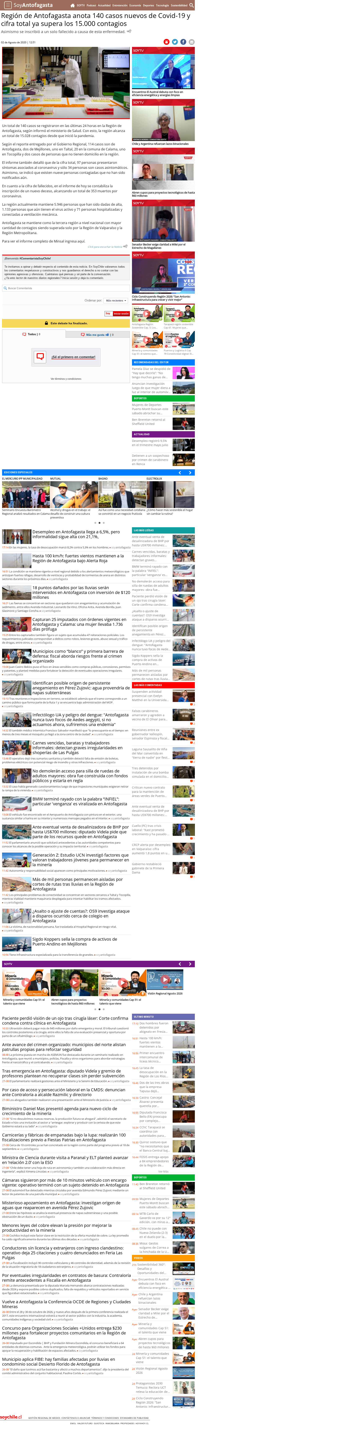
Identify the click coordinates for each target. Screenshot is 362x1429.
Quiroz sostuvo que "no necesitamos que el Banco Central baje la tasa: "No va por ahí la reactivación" (155, 1150)
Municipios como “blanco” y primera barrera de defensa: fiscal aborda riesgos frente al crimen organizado (78, 656)
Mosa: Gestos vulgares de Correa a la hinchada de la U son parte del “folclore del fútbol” (155, 1251)
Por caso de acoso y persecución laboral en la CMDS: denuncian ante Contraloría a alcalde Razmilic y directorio (63, 1092)
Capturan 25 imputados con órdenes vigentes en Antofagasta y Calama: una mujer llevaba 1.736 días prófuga (79, 624)
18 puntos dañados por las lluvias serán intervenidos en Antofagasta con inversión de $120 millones (81, 592)
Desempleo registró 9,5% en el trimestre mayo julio (150, 443)
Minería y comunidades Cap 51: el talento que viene (153, 1328)
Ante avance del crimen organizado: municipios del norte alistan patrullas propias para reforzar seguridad (64, 1047)
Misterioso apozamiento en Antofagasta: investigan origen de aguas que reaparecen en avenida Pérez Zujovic (61, 1205)
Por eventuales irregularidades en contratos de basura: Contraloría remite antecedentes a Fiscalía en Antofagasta (66, 1278)
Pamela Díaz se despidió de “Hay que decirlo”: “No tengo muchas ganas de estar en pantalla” (151, 375)
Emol (73, 1423)
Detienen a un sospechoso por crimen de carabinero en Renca (150, 460)
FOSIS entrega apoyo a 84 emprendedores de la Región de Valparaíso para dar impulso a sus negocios (154, 1167)
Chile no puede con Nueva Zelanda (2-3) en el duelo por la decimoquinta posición (154, 1236)
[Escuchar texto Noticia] (125, 246)
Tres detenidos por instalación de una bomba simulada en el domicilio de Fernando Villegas (150, 774)
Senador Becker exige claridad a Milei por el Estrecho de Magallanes (153, 1315)
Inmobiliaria (112, 1423)
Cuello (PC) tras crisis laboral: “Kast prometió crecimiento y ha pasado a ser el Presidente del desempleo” (150, 834)
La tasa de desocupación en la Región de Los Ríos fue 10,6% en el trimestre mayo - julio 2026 (155, 1078)
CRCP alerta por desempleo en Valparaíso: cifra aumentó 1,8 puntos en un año (151, 851)
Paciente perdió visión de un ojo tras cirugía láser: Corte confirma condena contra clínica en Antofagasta (149, 604)
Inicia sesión (70, 278)
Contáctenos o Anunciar (76, 1417)
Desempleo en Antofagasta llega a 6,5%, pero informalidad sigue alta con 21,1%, (76, 534)
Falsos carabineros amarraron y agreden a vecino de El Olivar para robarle (148, 717)
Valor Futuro (85, 1423)
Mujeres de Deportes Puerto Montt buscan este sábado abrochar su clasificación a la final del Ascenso (150, 413)
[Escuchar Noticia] (129, 31)
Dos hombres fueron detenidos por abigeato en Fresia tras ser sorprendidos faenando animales (155, 1031)
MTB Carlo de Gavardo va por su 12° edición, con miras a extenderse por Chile (155, 1220)
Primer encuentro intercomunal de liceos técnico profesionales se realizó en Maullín (152, 1061)
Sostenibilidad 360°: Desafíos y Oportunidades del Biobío (151, 1270)
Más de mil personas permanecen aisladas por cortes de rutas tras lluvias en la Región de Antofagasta (77, 884)
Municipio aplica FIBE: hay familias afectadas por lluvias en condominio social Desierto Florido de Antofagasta (58, 1361)
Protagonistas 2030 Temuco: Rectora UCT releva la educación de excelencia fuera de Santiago (152, 1391)
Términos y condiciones (105, 1417)
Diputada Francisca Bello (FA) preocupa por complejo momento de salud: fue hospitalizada (153, 1120)
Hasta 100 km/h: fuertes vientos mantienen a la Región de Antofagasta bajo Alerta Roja (78, 558)
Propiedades (128, 1423)
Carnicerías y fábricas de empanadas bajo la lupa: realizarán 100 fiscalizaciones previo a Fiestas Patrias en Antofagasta (64, 1137)
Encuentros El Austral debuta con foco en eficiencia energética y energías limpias (154, 1285)
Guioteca (99, 1423)
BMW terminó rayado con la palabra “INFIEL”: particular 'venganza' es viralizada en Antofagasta (79, 801)
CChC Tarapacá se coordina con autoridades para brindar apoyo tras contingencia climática (153, 1137)
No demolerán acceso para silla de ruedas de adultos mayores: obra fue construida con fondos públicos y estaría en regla (80, 775)
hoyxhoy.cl (143, 1423)
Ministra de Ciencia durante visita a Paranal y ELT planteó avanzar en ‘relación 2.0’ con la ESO (65, 1160)
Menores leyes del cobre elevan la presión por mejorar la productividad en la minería (57, 1227)
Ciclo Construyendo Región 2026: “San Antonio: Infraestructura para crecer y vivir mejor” (153, 1406)
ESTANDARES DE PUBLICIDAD (135, 1417)
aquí (81, 241)
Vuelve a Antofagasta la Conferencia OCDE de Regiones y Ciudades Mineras (66, 1304)
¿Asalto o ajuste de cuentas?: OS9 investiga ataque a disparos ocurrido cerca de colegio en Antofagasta (81, 916)
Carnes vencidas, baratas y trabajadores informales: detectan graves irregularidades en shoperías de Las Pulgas (77, 747)
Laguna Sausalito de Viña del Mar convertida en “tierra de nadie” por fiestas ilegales (151, 755)
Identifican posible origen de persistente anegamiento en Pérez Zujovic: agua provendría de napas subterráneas (81, 687)
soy (121, 547)
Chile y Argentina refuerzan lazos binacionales (150, 1298)
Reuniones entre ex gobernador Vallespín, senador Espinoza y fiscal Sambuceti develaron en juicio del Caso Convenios (150, 738)
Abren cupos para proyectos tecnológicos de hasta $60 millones (154, 1343)
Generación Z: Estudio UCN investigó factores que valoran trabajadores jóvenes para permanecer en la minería (80, 859)
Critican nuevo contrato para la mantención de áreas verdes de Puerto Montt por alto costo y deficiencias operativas (148, 795)
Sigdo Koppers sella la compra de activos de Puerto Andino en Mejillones (74, 941)
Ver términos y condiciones (66, 378)
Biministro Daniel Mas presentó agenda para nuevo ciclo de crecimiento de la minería (59, 1111)
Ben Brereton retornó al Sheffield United (148, 422)
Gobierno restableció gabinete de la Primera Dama (148, 868)
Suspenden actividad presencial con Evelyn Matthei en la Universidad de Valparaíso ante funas (150, 698)
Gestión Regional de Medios (44, 1417)
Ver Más (163, 1171)
